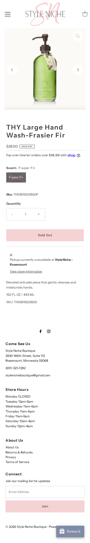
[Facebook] (41, 331)
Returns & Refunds (19, 452)
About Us (12, 447)
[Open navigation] (7, 14)
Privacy (11, 457)
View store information (26, 271)
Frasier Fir (16, 177)
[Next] (77, 69)
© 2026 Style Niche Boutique (26, 527)
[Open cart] (85, 14)
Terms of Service (17, 462)
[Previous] (12, 69)
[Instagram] (48, 331)
